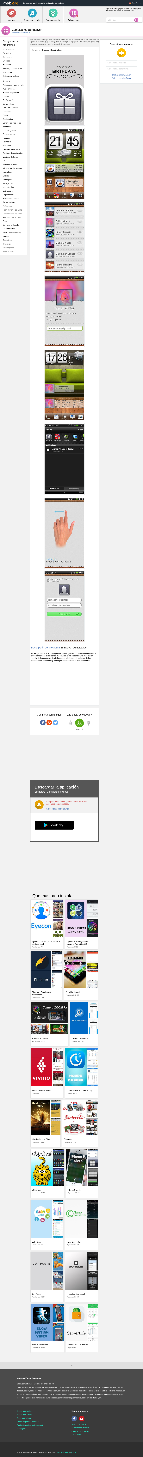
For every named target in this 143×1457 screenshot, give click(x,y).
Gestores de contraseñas (13, 153)
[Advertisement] (15, 301)
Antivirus (6, 81)
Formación (7, 142)
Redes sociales (9, 202)
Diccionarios (8, 119)
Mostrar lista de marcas (121, 74)
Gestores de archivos (11, 149)
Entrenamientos (9, 134)
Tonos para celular (24, 1418)
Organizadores (9, 195)
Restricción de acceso (12, 217)
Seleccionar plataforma (121, 78)
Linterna (6, 176)
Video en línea (8, 251)
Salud (5, 221)
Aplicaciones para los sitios (14, 85)
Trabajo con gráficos (11, 76)
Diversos (6, 61)
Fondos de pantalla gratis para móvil (30, 1425)
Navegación (7, 72)
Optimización (8, 191)
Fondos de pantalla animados (28, 1422)
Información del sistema (12, 168)
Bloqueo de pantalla (11, 93)
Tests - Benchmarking (12, 233)
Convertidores (8, 104)
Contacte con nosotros (80, 1431)
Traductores (7, 240)
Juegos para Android (25, 1411)
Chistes (6, 96)
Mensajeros (7, 180)
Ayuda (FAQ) (76, 1435)
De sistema (7, 57)
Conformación (8, 100)
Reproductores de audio (12, 210)
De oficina (7, 53)
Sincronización (9, 229)
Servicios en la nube (11, 225)
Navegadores (8, 183)
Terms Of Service (63, 1452)
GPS (5, 161)
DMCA (73, 1452)
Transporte (7, 244)
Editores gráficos (9, 130)
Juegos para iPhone (24, 1415)
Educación (7, 65)
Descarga (6, 112)
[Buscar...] (137, 20)
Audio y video (8, 49)
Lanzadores (7, 172)
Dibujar (5, 115)
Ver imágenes (8, 248)
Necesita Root (8, 187)
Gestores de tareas (10, 157)
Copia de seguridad (10, 108)
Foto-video (7, 146)
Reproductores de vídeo (12, 214)
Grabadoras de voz (10, 164)
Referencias (7, 206)
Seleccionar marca (79, 1424)
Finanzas (6, 138)
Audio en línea (8, 89)
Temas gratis (21, 1429)
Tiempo (6, 236)
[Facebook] (75, 1421)
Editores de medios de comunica (12, 125)
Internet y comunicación (12, 68)
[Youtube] (82, 1421)
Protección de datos (11, 198)
